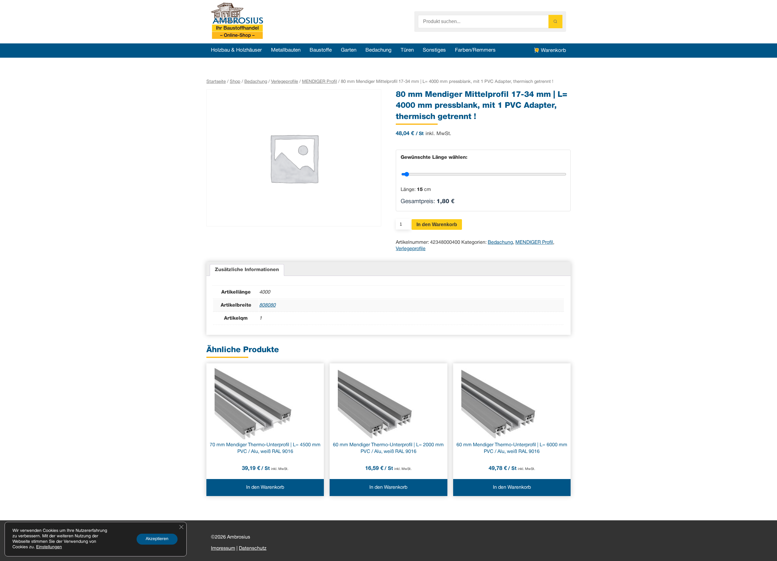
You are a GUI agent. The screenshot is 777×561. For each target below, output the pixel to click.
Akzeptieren (157, 539)
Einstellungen (49, 547)
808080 (267, 305)
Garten (348, 50)
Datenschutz (252, 548)
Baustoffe (321, 50)
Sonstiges (434, 50)
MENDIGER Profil (319, 82)
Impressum (223, 548)
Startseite (216, 82)
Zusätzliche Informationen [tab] (247, 270)
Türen (407, 50)
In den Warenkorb (436, 224)
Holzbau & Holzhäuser (236, 50)
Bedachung (378, 50)
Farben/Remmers (475, 50)
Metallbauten (285, 50)
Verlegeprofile (284, 82)
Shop (235, 82)
